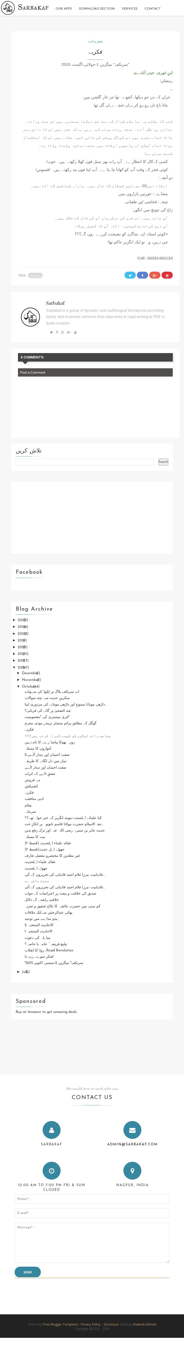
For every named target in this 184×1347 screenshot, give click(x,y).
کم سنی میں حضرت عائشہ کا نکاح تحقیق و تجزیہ (63, 906)
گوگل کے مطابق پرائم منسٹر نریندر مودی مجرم (60, 723)
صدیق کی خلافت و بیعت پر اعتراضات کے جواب (60, 893)
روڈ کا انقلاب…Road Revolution (49, 950)
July (25, 972)
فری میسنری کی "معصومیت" (47, 717)
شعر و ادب (95, 41)
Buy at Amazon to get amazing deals (46, 1012)
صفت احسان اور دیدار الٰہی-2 (47, 755)
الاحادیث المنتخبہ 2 (39, 925)
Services (130, 9)
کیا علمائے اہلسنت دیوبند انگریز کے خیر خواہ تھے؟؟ (63, 818)
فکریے (29, 729)
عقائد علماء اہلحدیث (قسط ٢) (48, 843)
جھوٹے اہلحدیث (36, 868)
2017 (22, 654)
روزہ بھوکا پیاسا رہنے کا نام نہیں (50, 742)
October (29, 686)
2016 (22, 661)
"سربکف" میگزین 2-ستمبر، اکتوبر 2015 (54, 963)
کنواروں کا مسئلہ (38, 748)
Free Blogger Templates (60, 1324)
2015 (22, 667)
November (31, 680)
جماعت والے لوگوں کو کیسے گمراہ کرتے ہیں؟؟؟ (68, 736)
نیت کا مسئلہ (35, 837)
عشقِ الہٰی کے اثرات (40, 774)
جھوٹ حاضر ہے (37, 881)
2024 (22, 627)
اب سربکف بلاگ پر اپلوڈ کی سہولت (52, 692)
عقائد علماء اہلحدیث (40, 862)
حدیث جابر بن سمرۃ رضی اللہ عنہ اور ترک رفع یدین (65, 830)
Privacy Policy (90, 1324)
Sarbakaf (33, 7)
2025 (22, 620)
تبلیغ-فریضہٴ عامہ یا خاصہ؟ (46, 944)
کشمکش (31, 786)
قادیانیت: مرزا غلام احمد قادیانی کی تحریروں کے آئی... (65, 875)
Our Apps (64, 9)
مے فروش (32, 780)
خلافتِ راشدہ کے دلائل (42, 900)
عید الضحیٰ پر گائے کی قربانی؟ (48, 711)
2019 (22, 640)
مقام (28, 805)
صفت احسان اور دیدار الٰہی (45, 767)
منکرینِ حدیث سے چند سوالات (47, 698)
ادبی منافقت (34, 799)
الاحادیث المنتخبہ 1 (38, 931)
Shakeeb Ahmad (144, 1324)
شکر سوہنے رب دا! (39, 957)
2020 (22, 634)
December (30, 673)
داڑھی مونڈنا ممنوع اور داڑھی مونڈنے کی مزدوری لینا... (66, 704)
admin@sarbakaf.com (132, 1144)
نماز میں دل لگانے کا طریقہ (45, 761)
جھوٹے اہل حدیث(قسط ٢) (44, 849)
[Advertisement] (92, 517)
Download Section (97, 9)
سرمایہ (30, 812)
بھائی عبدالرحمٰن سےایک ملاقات (48, 912)
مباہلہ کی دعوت (37, 938)
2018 (22, 647)
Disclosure (112, 1324)
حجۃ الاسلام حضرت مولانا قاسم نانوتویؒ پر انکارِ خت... (64, 824)
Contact (153, 9)
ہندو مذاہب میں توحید (42, 919)
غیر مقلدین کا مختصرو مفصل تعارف (52, 856)
